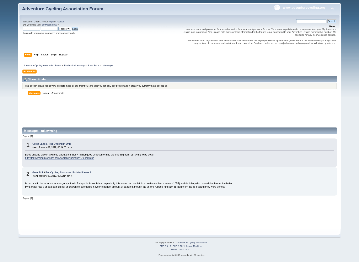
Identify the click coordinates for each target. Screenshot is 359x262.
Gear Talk (38, 172)
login (51, 21)
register (60, 21)
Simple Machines (194, 246)
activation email (49, 24)
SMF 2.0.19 (165, 246)
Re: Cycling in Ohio (60, 143)
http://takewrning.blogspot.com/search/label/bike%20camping (59, 158)
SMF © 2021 (179, 246)
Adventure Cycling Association (192, 242)
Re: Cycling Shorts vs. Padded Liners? (68, 172)
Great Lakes (39, 143)
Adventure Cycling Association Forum (62, 8)
